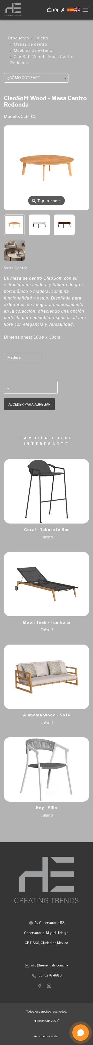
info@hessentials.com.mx (49, 965)
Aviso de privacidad (46, 1036)
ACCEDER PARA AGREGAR (29, 404)
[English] (77, 9)
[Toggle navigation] (85, 9)
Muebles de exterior (34, 50)
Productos (18, 38)
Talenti (41, 38)
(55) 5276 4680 (49, 975)
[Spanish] (70, 9)
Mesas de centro (30, 44)
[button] (52, 9)
